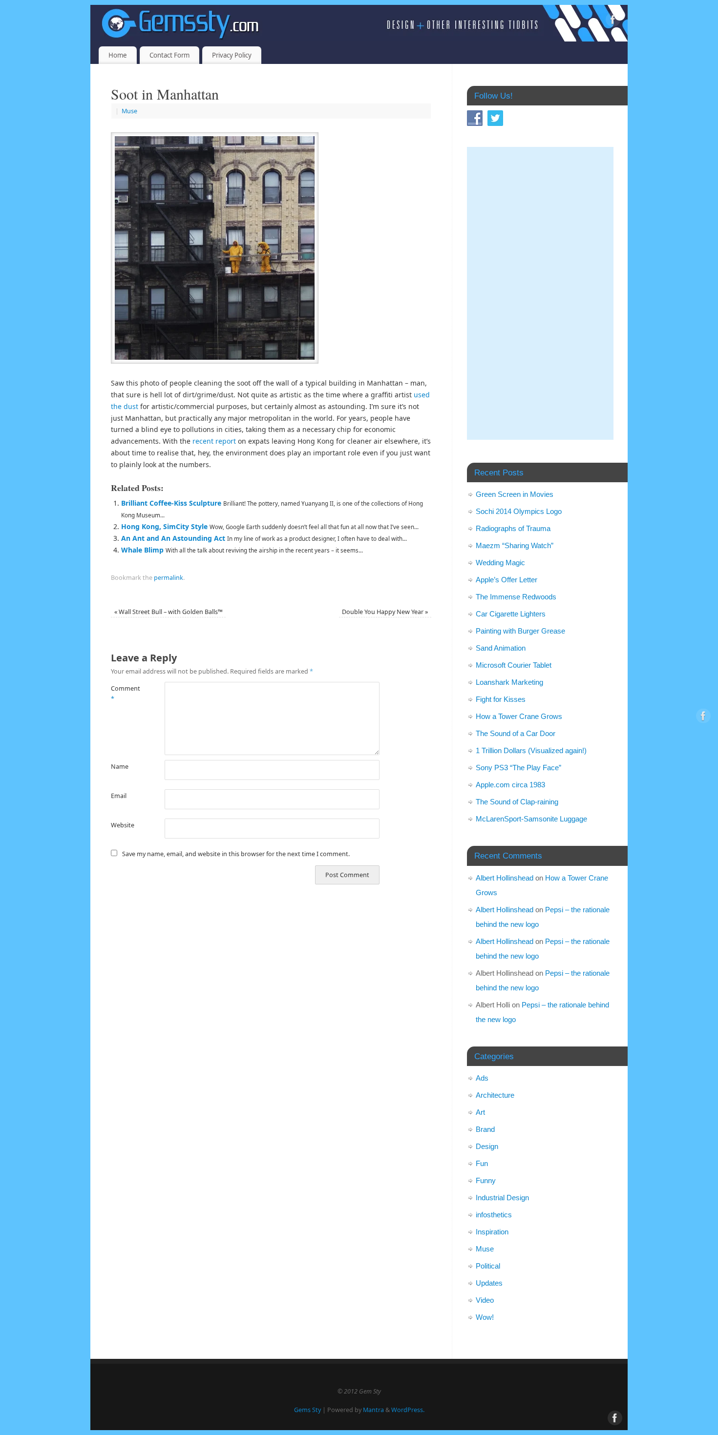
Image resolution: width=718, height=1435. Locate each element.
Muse (129, 111)
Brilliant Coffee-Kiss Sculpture (171, 503)
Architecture (495, 1095)
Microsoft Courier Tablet (513, 665)
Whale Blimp (142, 549)
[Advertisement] (540, 293)
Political (488, 1266)
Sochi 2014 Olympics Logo (519, 511)
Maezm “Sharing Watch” (514, 545)
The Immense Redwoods (516, 597)
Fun (482, 1163)
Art (480, 1112)
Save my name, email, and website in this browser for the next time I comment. (236, 854)
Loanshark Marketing (509, 682)
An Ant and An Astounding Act (173, 538)
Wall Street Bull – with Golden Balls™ (168, 612)
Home (117, 55)
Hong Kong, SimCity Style (164, 526)
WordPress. (407, 1410)
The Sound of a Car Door (515, 733)
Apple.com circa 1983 (510, 784)
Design (487, 1146)
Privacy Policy (232, 55)
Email (119, 796)
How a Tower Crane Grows (519, 716)
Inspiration (492, 1232)
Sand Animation (501, 648)
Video (485, 1300)
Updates (489, 1283)
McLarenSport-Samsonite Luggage (531, 819)
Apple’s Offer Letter (506, 579)
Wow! (485, 1317)
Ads (482, 1078)
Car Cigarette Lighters (511, 614)
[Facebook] (613, 21)
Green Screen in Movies (514, 494)
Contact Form (169, 55)
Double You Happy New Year (385, 612)
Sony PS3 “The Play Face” (518, 767)
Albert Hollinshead (504, 878)
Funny (486, 1180)
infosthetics (494, 1214)
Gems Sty (307, 1410)
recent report (214, 441)
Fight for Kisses (501, 699)
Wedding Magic (500, 562)
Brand (485, 1129)
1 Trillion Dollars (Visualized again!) (531, 750)
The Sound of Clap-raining (517, 802)
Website (122, 825)
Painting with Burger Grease (520, 631)
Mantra (373, 1410)
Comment (124, 693)
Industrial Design (502, 1197)
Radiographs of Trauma (513, 528)
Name (119, 766)
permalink (168, 578)
